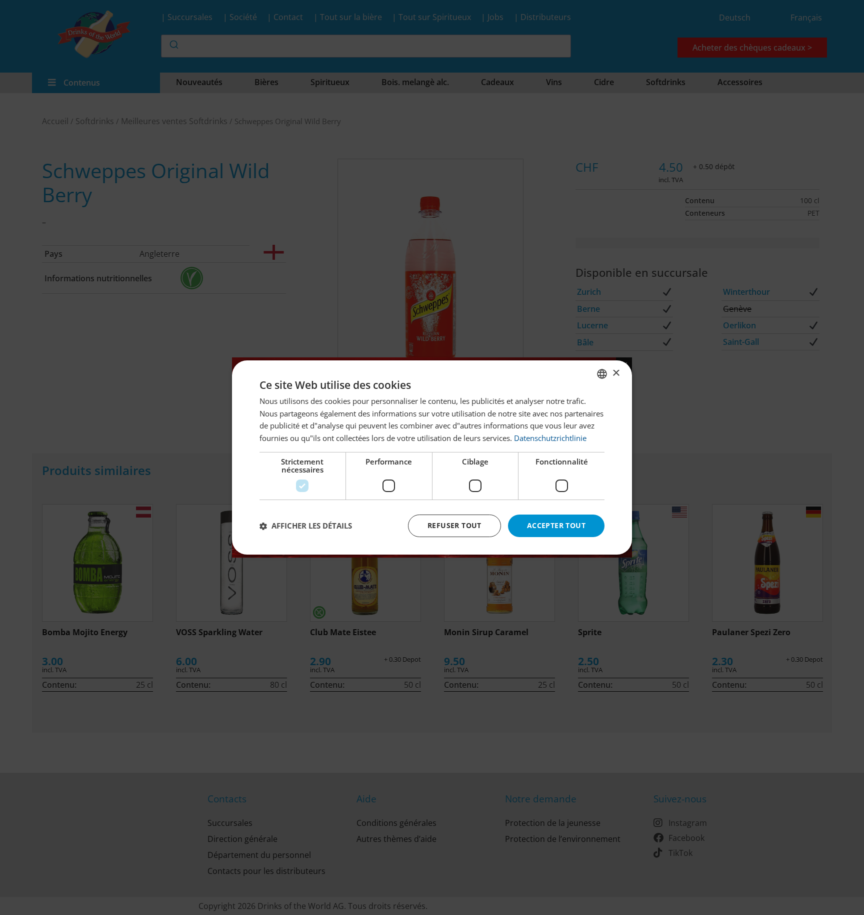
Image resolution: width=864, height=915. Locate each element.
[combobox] (602, 374)
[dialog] (432, 457)
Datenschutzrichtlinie (550, 438)
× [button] (616, 373)
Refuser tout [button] (455, 525)
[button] (306, 526)
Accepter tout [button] (556, 525)
